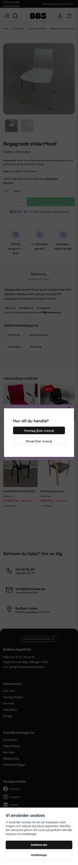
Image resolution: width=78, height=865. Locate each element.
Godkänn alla (39, 844)
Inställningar (39, 854)
